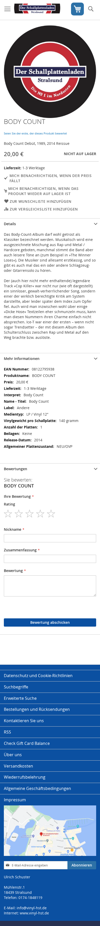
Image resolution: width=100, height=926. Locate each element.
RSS (7, 732)
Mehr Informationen (21, 358)
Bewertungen (15, 468)
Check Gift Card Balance (27, 743)
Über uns (13, 754)
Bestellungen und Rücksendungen (37, 709)
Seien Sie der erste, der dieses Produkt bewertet (35, 133)
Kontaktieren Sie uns (24, 720)
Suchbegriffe (16, 687)
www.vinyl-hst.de (34, 913)
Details (10, 223)
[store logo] (37, 10)
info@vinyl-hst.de (32, 907)
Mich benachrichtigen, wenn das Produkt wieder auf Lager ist (43, 191)
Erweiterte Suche (20, 698)
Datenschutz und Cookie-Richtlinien (38, 675)
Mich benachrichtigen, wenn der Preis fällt (50, 178)
